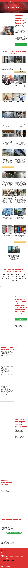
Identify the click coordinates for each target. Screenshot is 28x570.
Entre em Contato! (20, 71)
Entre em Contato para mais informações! (21, 45)
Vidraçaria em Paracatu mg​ (6, 1)
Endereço (2, 566)
